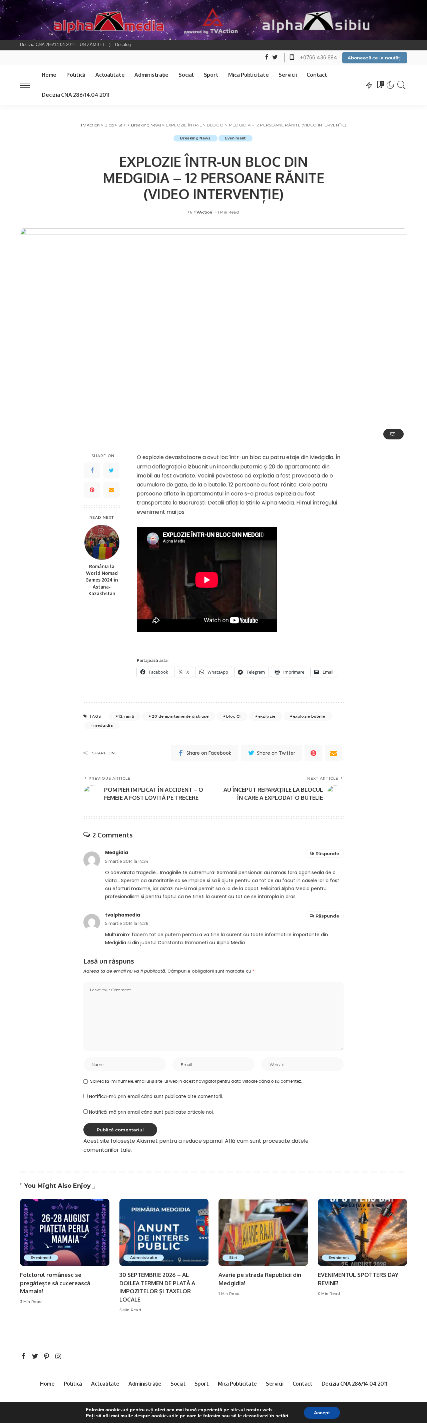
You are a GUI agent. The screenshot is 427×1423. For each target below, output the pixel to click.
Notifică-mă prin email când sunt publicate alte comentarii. (156, 1096)
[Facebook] (92, 470)
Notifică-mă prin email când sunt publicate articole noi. (151, 1112)
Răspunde (327, 853)
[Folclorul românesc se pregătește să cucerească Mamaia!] (64, 1232)
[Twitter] (111, 470)
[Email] (111, 490)
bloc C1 (233, 716)
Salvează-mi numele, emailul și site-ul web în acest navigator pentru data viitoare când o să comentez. (196, 1081)
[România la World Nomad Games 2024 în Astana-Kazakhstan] (101, 542)
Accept (322, 1412)
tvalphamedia (122, 915)
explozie (267, 716)
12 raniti (126, 716)
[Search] (401, 85)
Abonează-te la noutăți (375, 57)
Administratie (143, 1257)
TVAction (202, 212)
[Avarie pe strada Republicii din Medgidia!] (263, 1232)
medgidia (103, 725)
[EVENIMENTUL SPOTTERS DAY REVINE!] (362, 1232)
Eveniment (235, 138)
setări (282, 1415)
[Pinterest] (92, 490)
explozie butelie (309, 716)
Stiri (233, 1257)
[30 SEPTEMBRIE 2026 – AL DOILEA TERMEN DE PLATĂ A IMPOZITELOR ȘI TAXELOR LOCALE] (164, 1232)
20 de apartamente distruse (180, 716)
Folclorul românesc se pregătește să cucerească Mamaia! (55, 1283)
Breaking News (195, 138)
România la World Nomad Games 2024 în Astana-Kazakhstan (101, 580)
